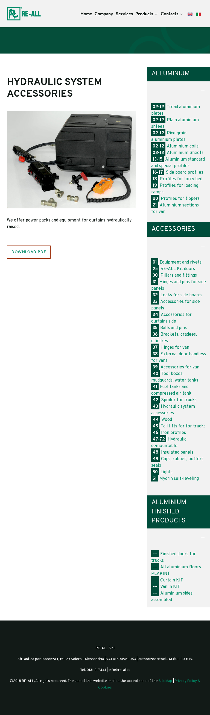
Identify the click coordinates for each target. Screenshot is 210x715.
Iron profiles (169, 433)
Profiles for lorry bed (177, 179)
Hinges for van (171, 347)
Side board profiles (178, 172)
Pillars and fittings (175, 275)
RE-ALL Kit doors (174, 269)
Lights (163, 472)
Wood (162, 419)
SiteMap (165, 681)
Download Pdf (28, 252)
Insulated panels (173, 452)
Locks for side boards (177, 295)
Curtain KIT (168, 580)
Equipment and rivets (177, 262)
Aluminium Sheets (178, 153)
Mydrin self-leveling (176, 478)
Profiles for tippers (176, 199)
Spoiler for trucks (175, 400)
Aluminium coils (176, 146)
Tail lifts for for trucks (179, 426)
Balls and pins (170, 328)
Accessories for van (176, 367)
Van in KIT (166, 587)
